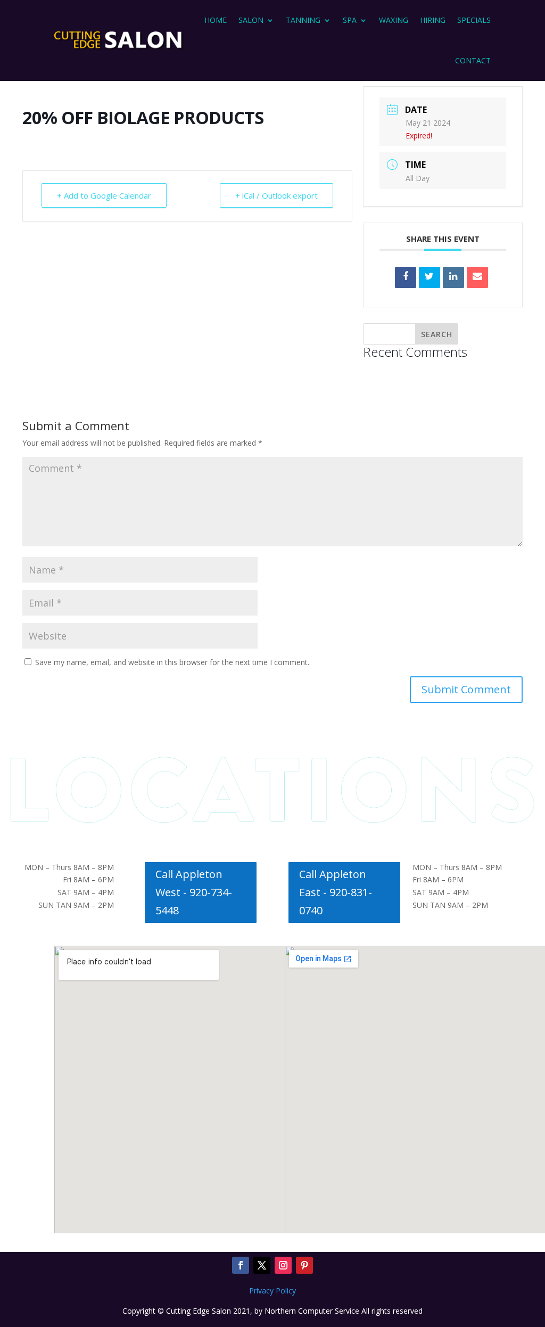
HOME (215, 20)
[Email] (477, 277)
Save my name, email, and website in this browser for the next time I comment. (172, 662)
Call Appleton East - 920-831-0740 (335, 892)
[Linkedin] (453, 277)
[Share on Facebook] (405, 277)
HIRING (432, 20)
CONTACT (473, 60)
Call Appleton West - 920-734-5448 (193, 892)
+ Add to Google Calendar (104, 195)
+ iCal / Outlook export (276, 195)
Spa (350, 20)
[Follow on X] (261, 1265)
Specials (474, 20)
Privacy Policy (272, 1290)
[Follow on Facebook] (240, 1265)
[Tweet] (429, 277)
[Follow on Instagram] (283, 1265)
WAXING (393, 20)
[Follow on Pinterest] (304, 1265)
